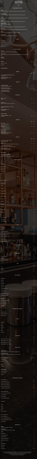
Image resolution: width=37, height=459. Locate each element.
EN (35, 2)
